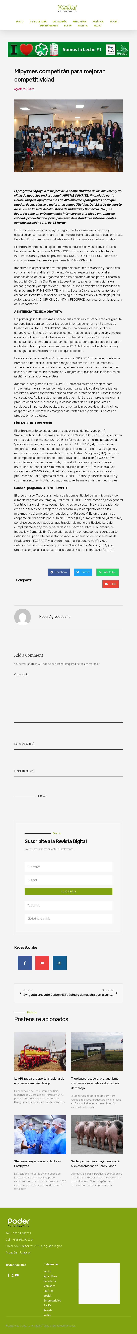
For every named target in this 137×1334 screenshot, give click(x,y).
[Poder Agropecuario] (69, 8)
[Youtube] (16, 1275)
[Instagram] (12, 1275)
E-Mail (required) (24, 771)
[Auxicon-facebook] (8, 1275)
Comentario (21, 674)
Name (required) (24, 743)
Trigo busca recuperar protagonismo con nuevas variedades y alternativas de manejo (95, 1083)
